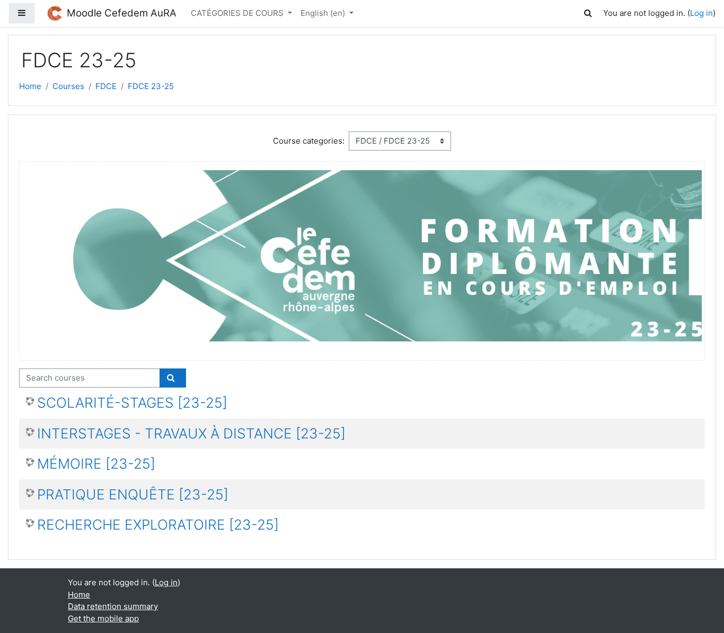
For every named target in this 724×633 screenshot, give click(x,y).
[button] (590, 13)
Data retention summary (113, 606)
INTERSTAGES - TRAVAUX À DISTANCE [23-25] (191, 433)
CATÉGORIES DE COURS (238, 13)
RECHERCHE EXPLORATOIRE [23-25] (158, 524)
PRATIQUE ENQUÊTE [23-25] (132, 494)
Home (30, 86)
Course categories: (309, 141)
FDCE (106, 86)
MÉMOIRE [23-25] (96, 463)
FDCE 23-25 (151, 86)
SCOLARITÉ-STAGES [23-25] (132, 402)
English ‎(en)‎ (324, 13)
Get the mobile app (103, 618)
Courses (68, 86)
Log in (701, 13)
